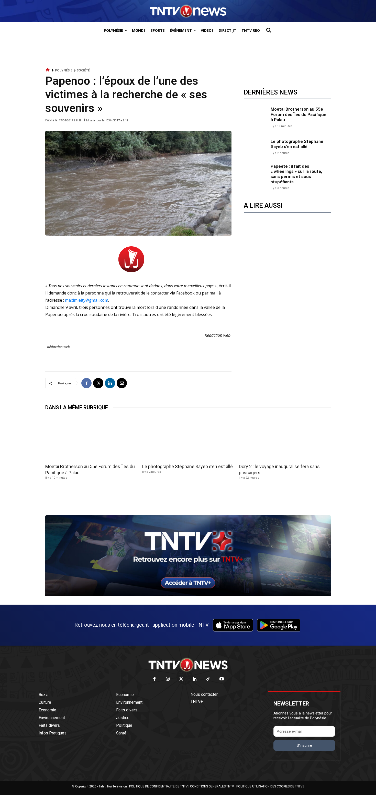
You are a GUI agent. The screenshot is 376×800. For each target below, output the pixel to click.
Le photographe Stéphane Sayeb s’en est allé (297, 144)
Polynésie (63, 70)
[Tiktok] (208, 679)
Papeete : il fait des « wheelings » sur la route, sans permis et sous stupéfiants (296, 174)
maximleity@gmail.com (86, 300)
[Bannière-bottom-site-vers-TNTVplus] (188, 594)
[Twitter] (181, 679)
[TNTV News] (188, 664)
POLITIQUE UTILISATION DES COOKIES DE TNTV (269, 786)
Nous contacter (204, 694)
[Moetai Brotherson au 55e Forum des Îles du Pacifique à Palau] (256, 116)
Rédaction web (58, 346)
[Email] (122, 383)
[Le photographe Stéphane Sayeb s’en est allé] (256, 146)
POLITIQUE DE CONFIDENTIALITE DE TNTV (158, 786)
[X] (98, 383)
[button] (268, 30)
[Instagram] (167, 679)
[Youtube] (221, 679)
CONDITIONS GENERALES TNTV (212, 786)
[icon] (47, 70)
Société (83, 70)
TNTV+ (197, 701)
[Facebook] (86, 383)
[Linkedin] (110, 383)
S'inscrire (304, 745)
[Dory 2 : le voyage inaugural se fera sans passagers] (285, 439)
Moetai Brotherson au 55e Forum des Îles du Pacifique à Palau (298, 114)
